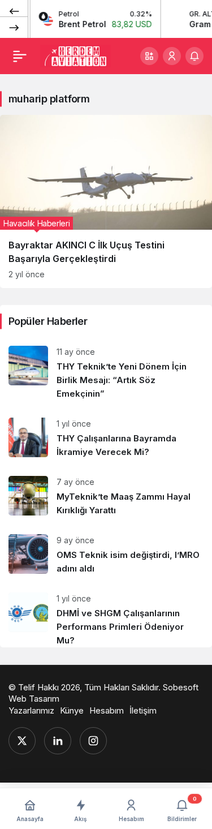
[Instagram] (93, 740)
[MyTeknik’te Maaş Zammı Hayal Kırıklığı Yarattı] (106, 496)
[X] (22, 740)
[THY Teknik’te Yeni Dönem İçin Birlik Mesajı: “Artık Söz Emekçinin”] (106, 373)
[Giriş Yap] (172, 56)
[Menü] (19, 56)
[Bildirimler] (194, 56)
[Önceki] (14, 11)
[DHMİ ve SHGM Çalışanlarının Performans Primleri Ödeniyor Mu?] (106, 615)
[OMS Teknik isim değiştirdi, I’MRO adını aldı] (106, 555)
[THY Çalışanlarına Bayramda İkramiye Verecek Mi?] (106, 438)
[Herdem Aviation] (75, 55)
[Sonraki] (14, 27)
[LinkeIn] (57, 740)
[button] (149, 56)
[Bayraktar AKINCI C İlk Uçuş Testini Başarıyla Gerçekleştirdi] (106, 201)
